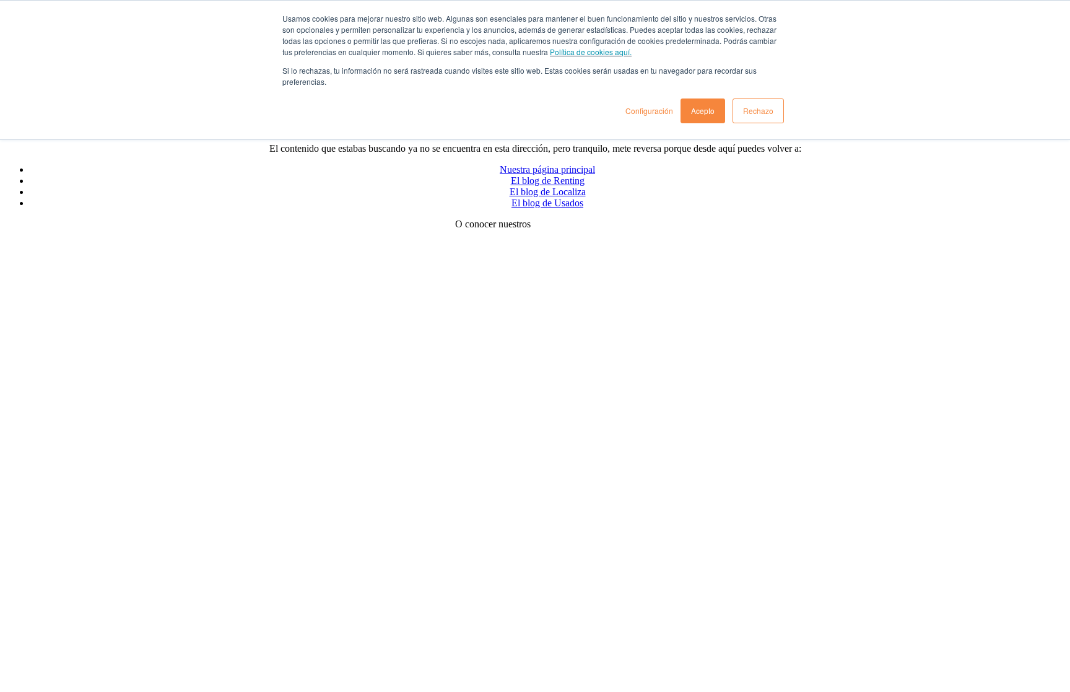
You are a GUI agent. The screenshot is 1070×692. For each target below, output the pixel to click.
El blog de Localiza (548, 191)
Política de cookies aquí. (591, 51)
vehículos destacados (574, 224)
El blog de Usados (547, 203)
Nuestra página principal (547, 169)
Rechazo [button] (758, 110)
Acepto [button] (703, 110)
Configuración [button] (649, 110)
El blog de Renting (548, 180)
